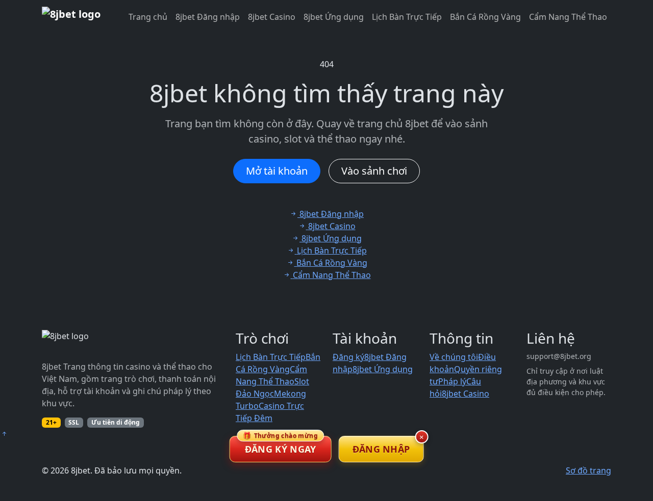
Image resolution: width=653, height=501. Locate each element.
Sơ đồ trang (588, 470)
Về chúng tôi (454, 357)
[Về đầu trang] (4, 434)
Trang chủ (148, 16)
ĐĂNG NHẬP (381, 449)
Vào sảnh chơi (374, 171)
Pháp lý (452, 381)
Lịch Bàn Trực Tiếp (407, 16)
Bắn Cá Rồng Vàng (485, 16)
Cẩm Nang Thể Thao (568, 16)
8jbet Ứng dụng (334, 16)
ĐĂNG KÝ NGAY (280, 445)
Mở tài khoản (277, 171)
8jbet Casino (271, 16)
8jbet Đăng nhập (207, 16)
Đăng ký (348, 357)
